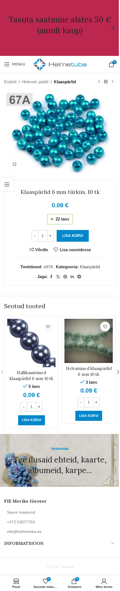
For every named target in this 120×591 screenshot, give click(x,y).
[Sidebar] (7, 184)
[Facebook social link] (51, 277)
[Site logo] (60, 63)
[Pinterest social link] (65, 277)
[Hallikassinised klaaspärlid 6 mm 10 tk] (31, 343)
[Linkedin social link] (72, 277)
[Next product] (112, 82)
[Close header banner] (113, 28)
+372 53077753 (21, 522)
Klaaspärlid (65, 81)
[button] (31, 420)
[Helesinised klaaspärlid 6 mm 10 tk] (88, 341)
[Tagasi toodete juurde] (105, 82)
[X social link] (58, 277)
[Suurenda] (14, 164)
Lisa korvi (72, 236)
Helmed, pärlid (35, 81)
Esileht (10, 81)
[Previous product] (99, 82)
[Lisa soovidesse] (48, 326)
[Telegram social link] (79, 277)
